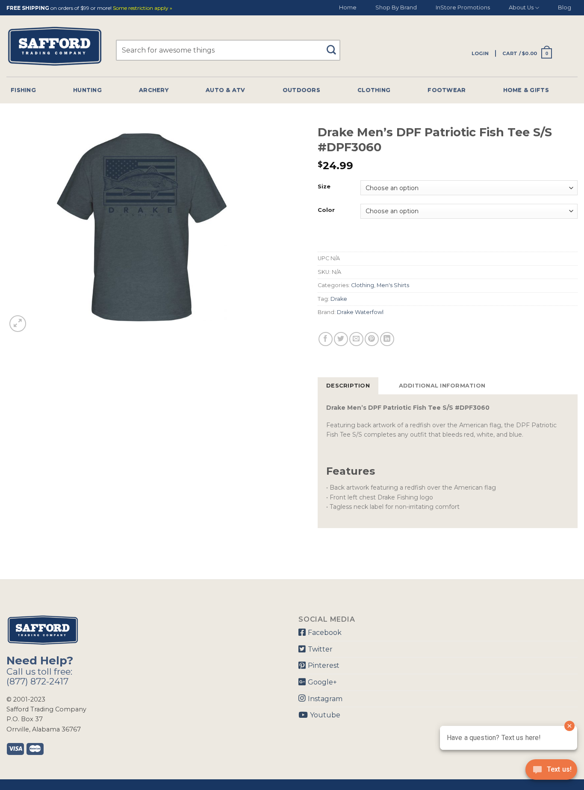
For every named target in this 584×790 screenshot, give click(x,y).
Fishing (23, 90)
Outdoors (301, 90)
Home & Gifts (526, 90)
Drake (338, 299)
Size (324, 187)
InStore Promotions (463, 7)
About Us (521, 7)
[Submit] (334, 46)
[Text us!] (551, 772)
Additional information (442, 385)
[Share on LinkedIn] (387, 339)
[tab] (348, 385)
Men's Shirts (393, 285)
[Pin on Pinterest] (372, 339)
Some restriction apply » (142, 8)
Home (348, 7)
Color (326, 210)
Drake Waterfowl (360, 312)
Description (348, 385)
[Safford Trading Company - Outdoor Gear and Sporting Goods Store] (54, 46)
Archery (153, 90)
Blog (564, 7)
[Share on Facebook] (326, 339)
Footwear (447, 90)
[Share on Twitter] (341, 339)
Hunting (87, 90)
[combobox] (228, 50)
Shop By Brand (396, 7)
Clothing (373, 90)
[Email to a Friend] (356, 339)
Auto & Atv (225, 90)
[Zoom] (17, 323)
